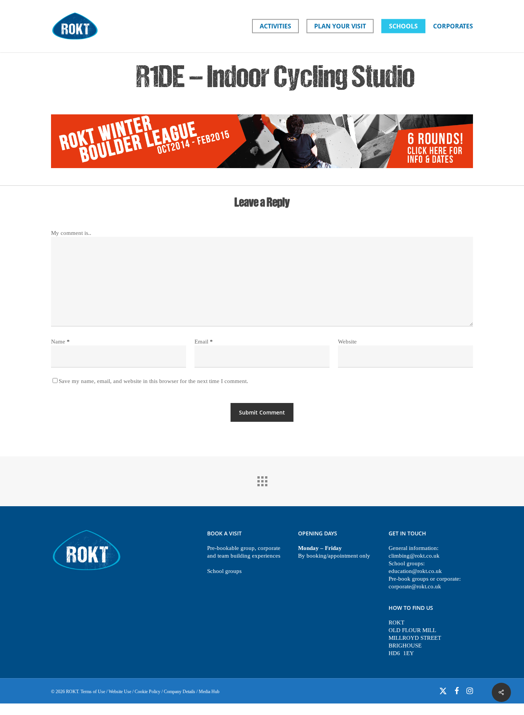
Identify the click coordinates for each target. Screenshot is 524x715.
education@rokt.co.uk (415, 571)
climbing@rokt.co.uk (414, 556)
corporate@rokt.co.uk (415, 586)
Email (203, 342)
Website (347, 342)
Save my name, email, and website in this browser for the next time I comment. (153, 381)
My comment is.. (71, 233)
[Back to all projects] (262, 479)
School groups (224, 571)
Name (60, 342)
